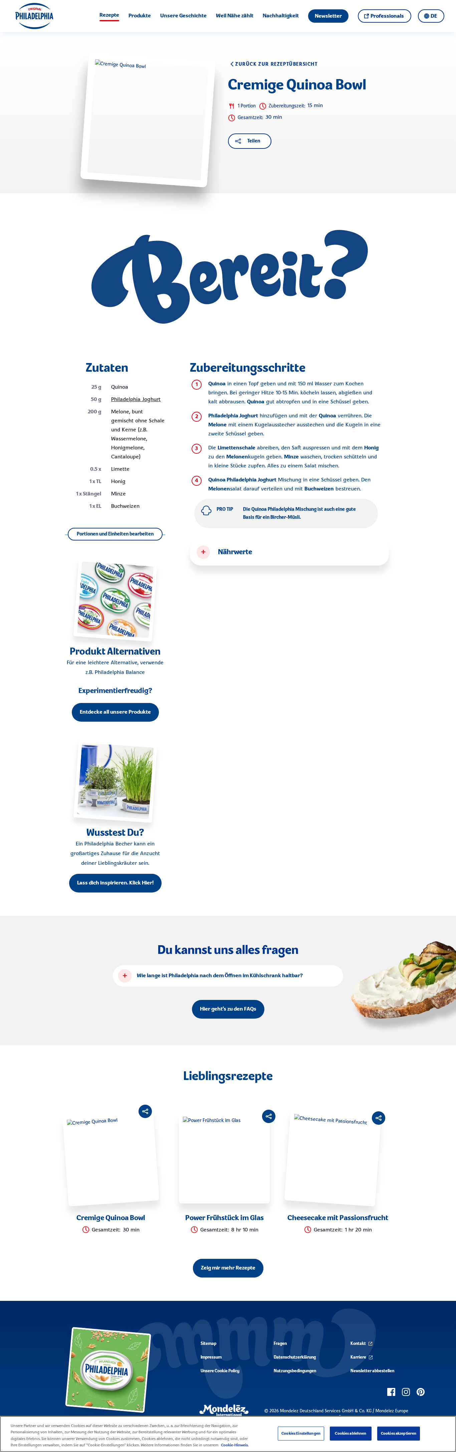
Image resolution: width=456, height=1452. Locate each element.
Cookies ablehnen (350, 1433)
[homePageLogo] (34, 16)
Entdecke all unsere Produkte (115, 712)
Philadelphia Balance (120, 673)
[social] (391, 1392)
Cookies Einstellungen (300, 1433)
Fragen (280, 1343)
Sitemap (208, 1343)
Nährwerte (235, 552)
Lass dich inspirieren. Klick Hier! (115, 883)
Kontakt (358, 1343)
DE (434, 16)
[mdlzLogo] (224, 1410)
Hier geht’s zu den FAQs (228, 1009)
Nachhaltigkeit (281, 16)
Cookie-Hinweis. (234, 1445)
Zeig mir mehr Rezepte (228, 1268)
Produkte (140, 16)
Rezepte (109, 15)
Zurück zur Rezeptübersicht (276, 64)
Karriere (358, 1357)
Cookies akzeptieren (398, 1433)
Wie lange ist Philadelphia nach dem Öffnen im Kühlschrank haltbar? (220, 976)
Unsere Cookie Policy (220, 1371)
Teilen (253, 141)
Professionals (387, 16)
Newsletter (328, 16)
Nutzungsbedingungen (295, 1371)
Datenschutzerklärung (295, 1357)
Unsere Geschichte (183, 16)
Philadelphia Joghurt (136, 400)
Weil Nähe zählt (234, 16)
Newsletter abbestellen (372, 1371)
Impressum (211, 1357)
